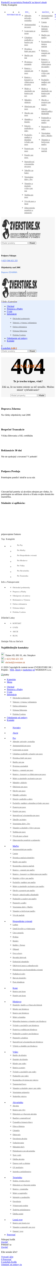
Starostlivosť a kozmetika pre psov (29, 164)
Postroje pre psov (29, 149)
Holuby (16, 941)
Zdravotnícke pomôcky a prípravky (29, 210)
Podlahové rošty (19, 974)
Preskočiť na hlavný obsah (35, 2)
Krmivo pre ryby (19, 1110)
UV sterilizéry (18, 1167)
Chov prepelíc (18, 933)
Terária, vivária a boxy (21, 1181)
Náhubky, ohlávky (28, 101)
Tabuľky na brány (28, 171)
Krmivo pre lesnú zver (21, 1223)
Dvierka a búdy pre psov (29, 50)
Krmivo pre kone (19, 991)
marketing (27, 670)
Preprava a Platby (19, 592)
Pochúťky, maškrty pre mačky (45, 82)
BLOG (15, 636)
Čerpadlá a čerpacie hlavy (23, 1122)
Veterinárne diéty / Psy (28, 178)
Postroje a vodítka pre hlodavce (25, 1029)
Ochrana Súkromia (20, 331)
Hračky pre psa (28, 56)
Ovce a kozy (17, 953)
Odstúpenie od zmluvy (21, 596)
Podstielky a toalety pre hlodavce (26, 1034)
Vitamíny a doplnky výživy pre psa (28, 187)
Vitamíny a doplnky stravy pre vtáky (27, 1088)
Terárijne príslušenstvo (21, 1210)
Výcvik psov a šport (30, 202)
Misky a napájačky (20, 1193)
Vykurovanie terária (20, 1205)
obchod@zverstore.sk (15, 662)
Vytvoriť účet (7, 1257)
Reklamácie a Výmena (21, 600)
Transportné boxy (19, 1084)
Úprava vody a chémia (21, 1163)
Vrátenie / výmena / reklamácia (25, 323)
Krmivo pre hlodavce (21, 1013)
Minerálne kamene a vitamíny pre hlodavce (29, 1021)
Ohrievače (17, 1135)
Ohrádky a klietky (28, 120)
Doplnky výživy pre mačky (45, 73)
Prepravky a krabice (20, 1038)
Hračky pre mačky (45, 36)
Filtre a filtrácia (19, 1126)
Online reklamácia (20, 327)
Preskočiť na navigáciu (12, 2)
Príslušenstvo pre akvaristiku (24, 1151)
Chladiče (16, 1130)
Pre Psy (20, 545)
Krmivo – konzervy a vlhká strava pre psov (29, 81)
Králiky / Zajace (19, 945)
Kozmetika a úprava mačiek (46, 44)
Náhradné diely (19, 1147)
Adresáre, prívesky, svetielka (28, 18)
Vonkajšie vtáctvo (20, 1096)
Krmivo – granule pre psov (28, 70)
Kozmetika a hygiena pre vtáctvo (25, 1080)
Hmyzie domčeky (19, 978)
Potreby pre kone (19, 995)
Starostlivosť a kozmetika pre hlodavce (28, 1042)
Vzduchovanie (18, 1143)
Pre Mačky (21, 550)
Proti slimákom (18, 982)
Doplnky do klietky (20, 1059)
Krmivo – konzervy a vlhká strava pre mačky (46, 63)
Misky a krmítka (19, 1017)
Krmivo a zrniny (19, 1068)
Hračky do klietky (20, 1055)
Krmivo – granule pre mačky (45, 52)
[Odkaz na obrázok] (15, 487)
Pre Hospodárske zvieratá (27, 555)
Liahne (15, 925)
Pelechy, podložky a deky (28, 128)
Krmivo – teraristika (20, 1189)
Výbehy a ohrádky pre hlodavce (25, 1046)
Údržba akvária (18, 1159)
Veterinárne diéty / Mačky (46, 134)
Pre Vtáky (21, 566)
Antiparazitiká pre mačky (47, 17)
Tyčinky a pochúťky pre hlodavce (26, 1025)
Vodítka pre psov (28, 196)
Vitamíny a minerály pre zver (24, 1227)
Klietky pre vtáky (19, 1063)
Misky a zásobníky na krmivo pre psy (29, 92)
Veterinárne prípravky (21, 1092)
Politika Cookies (19, 335)
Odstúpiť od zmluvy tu (11, 1264)
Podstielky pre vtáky (21, 1076)
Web (12, 670)
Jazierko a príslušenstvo (22, 1171)
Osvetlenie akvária (20, 1138)
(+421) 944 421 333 (14, 659)
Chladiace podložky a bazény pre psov (28, 41)
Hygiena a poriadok (28, 63)
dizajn (18, 670)
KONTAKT (17, 623)
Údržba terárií (18, 1214)
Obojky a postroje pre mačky (46, 102)
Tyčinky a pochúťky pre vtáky (24, 1072)
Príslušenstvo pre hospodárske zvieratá (28, 970)
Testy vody (17, 1155)
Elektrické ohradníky (21, 961)
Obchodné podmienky (21, 318)
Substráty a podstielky (21, 1197)
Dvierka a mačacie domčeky (45, 28)
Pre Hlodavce (22, 560)
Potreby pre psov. (28, 156)
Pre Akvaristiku (23, 571)
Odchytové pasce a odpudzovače (25, 965)
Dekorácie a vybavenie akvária (25, 1114)
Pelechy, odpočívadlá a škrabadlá (46, 111)
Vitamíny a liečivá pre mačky (45, 142)
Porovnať (11, 1234)
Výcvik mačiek (44, 149)
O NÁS (15, 627)
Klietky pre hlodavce (21, 1009)
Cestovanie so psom (29, 32)
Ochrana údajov (19, 608)
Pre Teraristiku (22, 576)
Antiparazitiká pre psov (30, 25)
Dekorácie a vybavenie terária (24, 1185)
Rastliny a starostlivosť (22, 1118)
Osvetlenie (17, 1201)
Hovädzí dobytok (19, 957)
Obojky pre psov (28, 114)
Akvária (16, 1106)
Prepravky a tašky (46, 128)
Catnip (44, 22)
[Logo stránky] (21, 240)
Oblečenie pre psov (29, 107)
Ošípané (16, 949)
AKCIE (15, 632)
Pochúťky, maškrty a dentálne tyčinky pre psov (28, 140)
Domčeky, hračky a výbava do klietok (27, 1005)
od (33, 670)
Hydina (15, 937)
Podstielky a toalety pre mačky (46, 120)
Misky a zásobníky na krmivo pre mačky (46, 92)
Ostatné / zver (18, 1231)
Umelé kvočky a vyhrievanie (24, 929)
